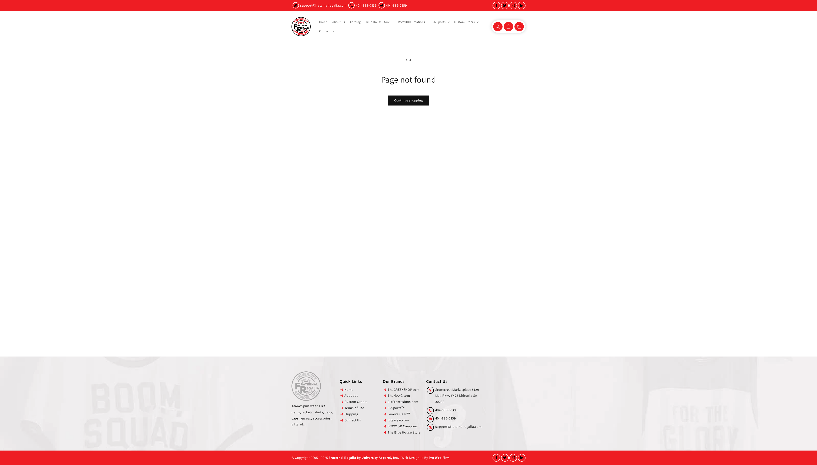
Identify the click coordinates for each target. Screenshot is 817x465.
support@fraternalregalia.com (323, 5)
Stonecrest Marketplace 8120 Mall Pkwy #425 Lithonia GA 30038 (457, 395)
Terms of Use (354, 408)
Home (348, 389)
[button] (379, 21)
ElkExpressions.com (403, 401)
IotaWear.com (398, 420)
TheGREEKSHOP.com (403, 389)
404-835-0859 (396, 5)
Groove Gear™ (399, 414)
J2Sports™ (396, 408)
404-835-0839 (366, 5)
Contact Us (352, 420)
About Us (351, 395)
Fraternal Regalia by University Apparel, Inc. (364, 457)
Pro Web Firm (439, 457)
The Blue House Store (404, 432)
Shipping (351, 414)
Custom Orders (355, 401)
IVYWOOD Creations (403, 426)
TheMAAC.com (399, 395)
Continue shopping (408, 100)
